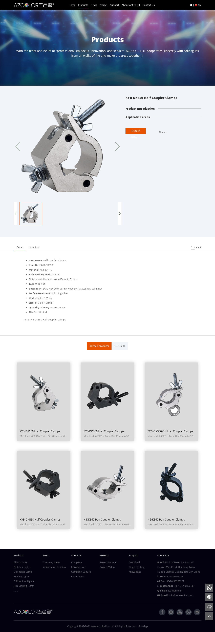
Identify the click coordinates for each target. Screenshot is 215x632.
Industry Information (54, 567)
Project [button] (103, 5)
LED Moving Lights (24, 585)
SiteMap (143, 626)
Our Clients (77, 576)
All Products (20, 562)
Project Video (107, 567)
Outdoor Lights (22, 567)
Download (134, 562)
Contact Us (149, 5)
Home (72, 5)
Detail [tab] (20, 247)
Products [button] (83, 5)
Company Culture (81, 571)
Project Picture (108, 562)
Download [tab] (34, 247)
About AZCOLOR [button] (131, 5)
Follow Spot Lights (24, 581)
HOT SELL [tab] (120, 346)
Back (198, 247)
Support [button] (114, 5)
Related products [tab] (99, 346)
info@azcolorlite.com (180, 595)
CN (199, 5)
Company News (51, 562)
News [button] (94, 5)
